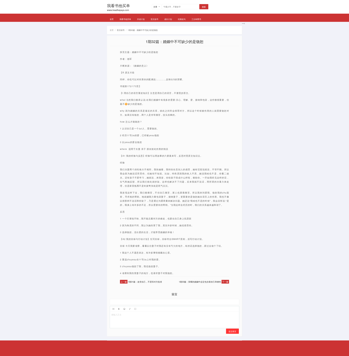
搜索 (204, 6)
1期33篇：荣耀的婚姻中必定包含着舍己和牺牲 (200, 281)
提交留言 (232, 331)
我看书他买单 (125, 19)
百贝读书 (154, 19)
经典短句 (182, 19)
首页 (112, 19)
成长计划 (168, 19)
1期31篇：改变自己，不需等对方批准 (145, 281)
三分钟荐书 (196, 19)
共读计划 (141, 19)
